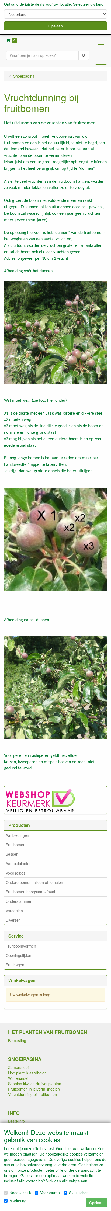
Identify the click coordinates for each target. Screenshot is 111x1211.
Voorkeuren (50, 1192)
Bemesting (17, 1040)
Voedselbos (15, 873)
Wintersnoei (18, 1078)
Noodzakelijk (20, 1192)
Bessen (12, 854)
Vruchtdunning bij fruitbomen (32, 1094)
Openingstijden (18, 955)
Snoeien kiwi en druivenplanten (34, 1083)
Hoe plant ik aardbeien (27, 1072)
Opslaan (55, 26)
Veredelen (14, 910)
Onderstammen (19, 901)
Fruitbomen (15, 844)
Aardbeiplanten (19, 863)
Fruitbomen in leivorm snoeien (34, 1089)
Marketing (17, 1200)
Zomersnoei (18, 1067)
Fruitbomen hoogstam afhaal (30, 891)
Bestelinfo (16, 1121)
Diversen (13, 920)
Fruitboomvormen (21, 946)
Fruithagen (15, 964)
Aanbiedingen (17, 835)
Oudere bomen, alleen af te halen (34, 882)
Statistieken (79, 1192)
